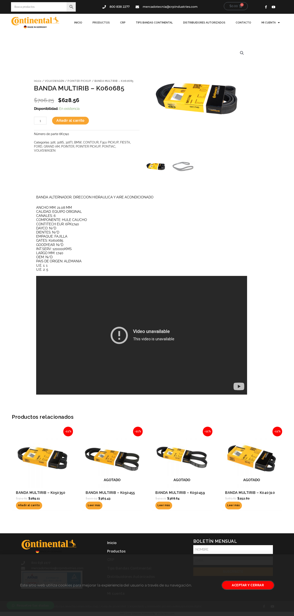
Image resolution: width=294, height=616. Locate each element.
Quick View (42, 483)
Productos (101, 22)
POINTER (67, 146)
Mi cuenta (269, 22)
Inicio (78, 22)
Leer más (94, 505)
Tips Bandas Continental (154, 22)
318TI (69, 142)
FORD (38, 146)
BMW (78, 142)
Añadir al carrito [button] (29, 505)
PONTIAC (108, 146)
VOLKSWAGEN (54, 80)
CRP (122, 22)
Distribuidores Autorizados (204, 22)
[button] (242, 53)
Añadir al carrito (70, 120)
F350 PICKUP (109, 142)
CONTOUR (91, 142)
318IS (60, 142)
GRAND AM (52, 146)
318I (52, 142)
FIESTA (125, 142)
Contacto (243, 22)
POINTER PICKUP (79, 80)
